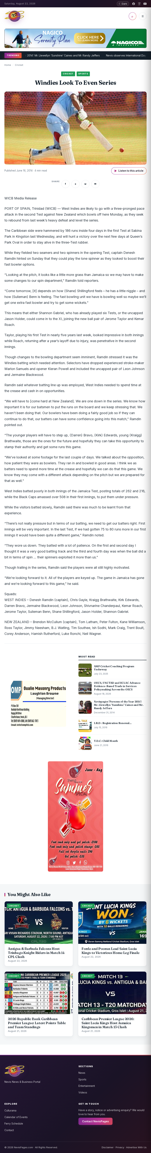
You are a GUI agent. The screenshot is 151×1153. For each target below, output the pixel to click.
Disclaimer (108, 1147)
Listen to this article (128, 171)
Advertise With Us (136, 1147)
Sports (82, 1079)
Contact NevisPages (95, 1121)
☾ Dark (123, 3)
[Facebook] (133, 3)
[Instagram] (139, 3)
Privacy (120, 1147)
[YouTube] (145, 3)
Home (7, 64)
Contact (9, 1130)
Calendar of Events (16, 1117)
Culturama (10, 1110)
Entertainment (86, 1085)
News (81, 1072)
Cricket (19, 64)
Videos (82, 1092)
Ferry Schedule (13, 1123)
